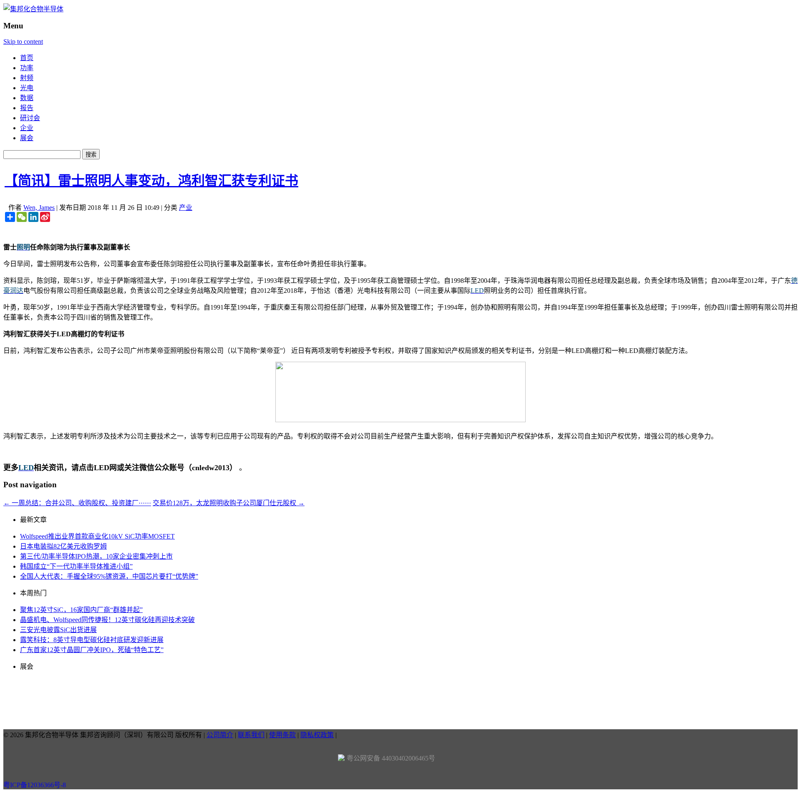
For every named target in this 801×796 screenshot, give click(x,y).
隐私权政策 (317, 734)
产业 (185, 207)
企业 (26, 127)
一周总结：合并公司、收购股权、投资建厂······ (77, 502)
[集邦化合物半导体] (33, 9)
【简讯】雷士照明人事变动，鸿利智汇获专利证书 (151, 180)
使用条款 (282, 734)
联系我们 (251, 734)
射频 (26, 77)
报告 (26, 107)
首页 (26, 57)
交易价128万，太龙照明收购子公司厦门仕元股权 (229, 502)
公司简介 (220, 734)
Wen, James (39, 207)
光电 (26, 87)
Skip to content (23, 41)
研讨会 (30, 117)
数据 (26, 97)
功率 (26, 67)
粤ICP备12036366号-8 (34, 784)
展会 (26, 137)
